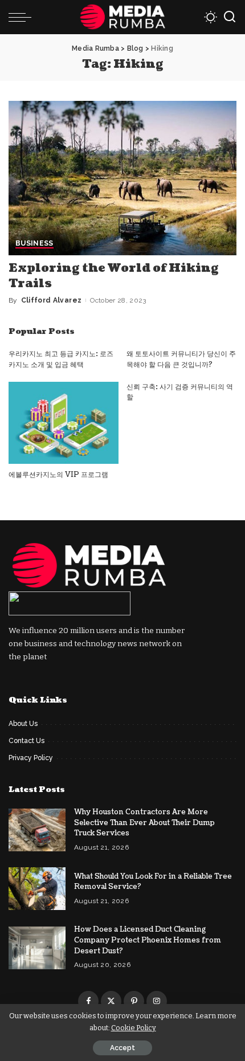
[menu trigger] (23, 17)
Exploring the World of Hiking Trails (114, 276)
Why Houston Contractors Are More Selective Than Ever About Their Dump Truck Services (144, 822)
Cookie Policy (133, 1027)
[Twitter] (111, 1001)
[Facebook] (88, 1001)
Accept (122, 1048)
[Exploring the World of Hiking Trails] (122, 178)
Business (34, 243)
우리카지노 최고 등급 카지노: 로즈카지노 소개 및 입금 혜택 (61, 359)
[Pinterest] (134, 1001)
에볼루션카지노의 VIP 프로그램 (58, 475)
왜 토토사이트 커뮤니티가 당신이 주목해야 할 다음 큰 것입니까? (181, 359)
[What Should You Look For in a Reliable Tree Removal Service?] (37, 888)
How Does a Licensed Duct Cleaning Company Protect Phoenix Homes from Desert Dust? (147, 940)
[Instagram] (156, 1001)
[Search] (229, 17)
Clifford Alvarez (51, 300)
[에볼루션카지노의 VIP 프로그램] (64, 423)
